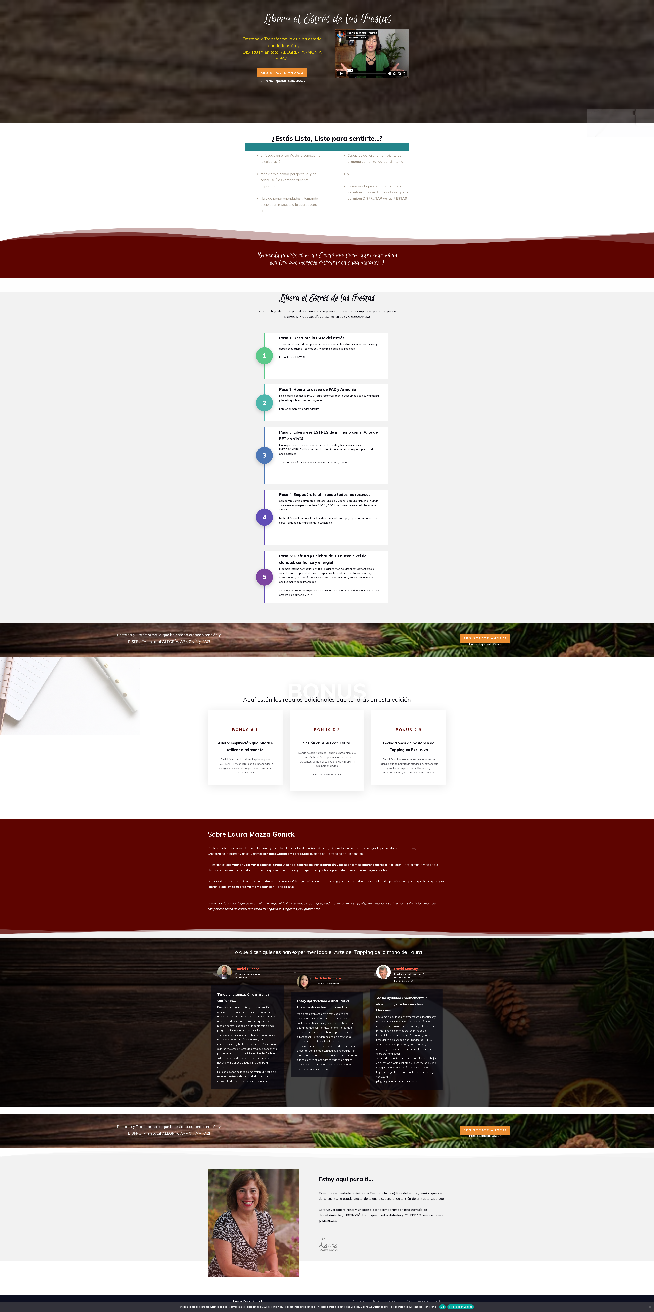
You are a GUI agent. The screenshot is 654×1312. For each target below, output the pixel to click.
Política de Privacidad (460, 1306)
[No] (649, 1307)
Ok (442, 1306)
